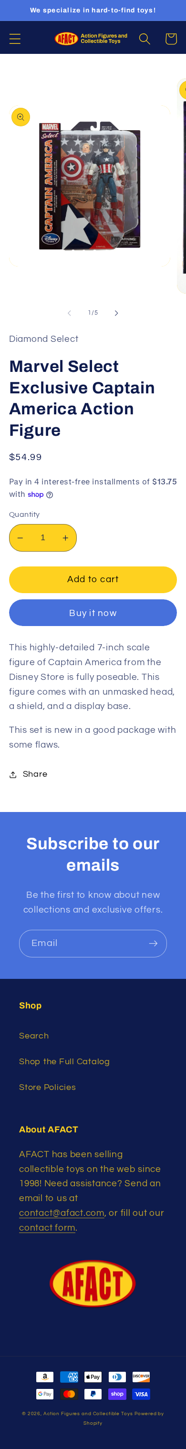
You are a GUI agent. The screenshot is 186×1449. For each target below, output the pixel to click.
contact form (47, 1228)
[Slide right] (116, 312)
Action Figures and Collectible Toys (88, 1413)
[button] (15, 39)
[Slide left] (69, 312)
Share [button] (35, 774)
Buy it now (93, 613)
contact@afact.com (61, 1213)
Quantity (24, 514)
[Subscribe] (153, 943)
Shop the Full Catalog (64, 1062)
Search (34, 1036)
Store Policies (47, 1087)
